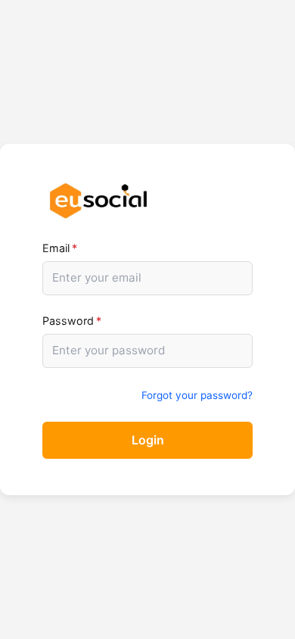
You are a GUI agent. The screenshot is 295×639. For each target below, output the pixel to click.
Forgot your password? (197, 395)
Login (148, 439)
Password (71, 320)
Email (59, 248)
